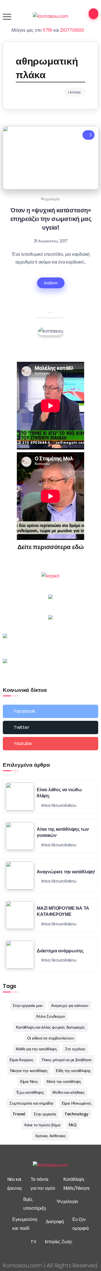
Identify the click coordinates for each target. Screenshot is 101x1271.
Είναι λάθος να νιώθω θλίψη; (59, 792)
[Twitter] (50, 727)
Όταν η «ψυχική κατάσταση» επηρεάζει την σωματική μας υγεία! (50, 219)
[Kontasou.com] (50, 16)
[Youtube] (50, 743)
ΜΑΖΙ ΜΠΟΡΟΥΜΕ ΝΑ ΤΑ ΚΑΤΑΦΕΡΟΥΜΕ (63, 911)
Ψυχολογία (50, 199)
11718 (47, 30)
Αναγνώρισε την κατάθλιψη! (66, 872)
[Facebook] (50, 711)
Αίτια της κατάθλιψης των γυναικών (63, 832)
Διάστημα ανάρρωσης (60, 951)
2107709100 (72, 30)
